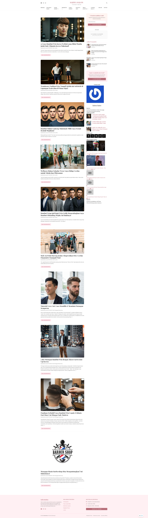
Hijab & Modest (70, 8)
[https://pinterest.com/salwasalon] (100, 136)
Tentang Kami (65, 501)
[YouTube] (41, 3)
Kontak (105, 7)
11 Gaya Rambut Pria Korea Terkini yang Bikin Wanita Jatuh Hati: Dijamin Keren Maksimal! (61, 45)
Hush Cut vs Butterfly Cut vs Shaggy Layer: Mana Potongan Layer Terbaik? (99, 129)
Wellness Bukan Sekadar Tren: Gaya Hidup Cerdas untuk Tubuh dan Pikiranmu (60, 172)
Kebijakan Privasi (66, 507)
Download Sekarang (97, 24)
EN (142, 515)
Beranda (43, 7)
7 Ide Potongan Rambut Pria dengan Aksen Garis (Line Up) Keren (61, 360)
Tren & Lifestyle (85, 8)
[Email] (45, 3)
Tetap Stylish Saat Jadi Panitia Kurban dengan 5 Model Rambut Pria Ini (98, 45)
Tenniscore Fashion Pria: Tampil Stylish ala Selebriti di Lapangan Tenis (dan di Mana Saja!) (62, 87)
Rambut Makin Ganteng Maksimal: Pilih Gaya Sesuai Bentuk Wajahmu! (61, 129)
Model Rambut (56, 8)
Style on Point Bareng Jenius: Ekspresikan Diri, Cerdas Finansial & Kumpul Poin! (62, 257)
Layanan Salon (93, 8)
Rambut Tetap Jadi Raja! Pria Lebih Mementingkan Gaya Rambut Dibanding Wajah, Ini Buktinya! (62, 214)
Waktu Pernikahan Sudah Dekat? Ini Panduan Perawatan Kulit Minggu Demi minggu (99, 51)
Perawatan (64, 7)
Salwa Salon (76, 2)
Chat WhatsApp (97, 79)
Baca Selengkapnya (46, 97)
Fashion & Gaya (78, 8)
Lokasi (64, 510)
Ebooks (100, 7)
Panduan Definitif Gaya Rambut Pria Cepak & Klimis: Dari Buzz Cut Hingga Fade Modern (61, 414)
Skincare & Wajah (48, 8)
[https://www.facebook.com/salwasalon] (88, 136)
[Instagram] (43, 3)
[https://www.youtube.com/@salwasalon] (96, 136)
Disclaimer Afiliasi (104, 515)
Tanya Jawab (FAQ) (67, 503)
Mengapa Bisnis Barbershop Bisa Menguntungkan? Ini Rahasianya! (62, 472)
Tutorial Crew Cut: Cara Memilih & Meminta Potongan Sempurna (62, 307)
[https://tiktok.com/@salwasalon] (104, 136)
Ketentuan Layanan (67, 505)
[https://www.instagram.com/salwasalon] (92, 136)
